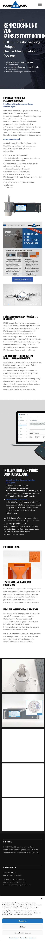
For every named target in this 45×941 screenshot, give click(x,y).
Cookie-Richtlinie (14, 938)
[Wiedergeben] (5, 304)
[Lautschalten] (36, 304)
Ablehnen (22, 927)
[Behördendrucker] (22, 249)
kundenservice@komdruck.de (20, 885)
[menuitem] (39, 4)
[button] (42, 899)
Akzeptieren (22, 921)
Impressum (32, 938)
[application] (22, 295)
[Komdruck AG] (18, 4)
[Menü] (39, 4)
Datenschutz (24, 938)
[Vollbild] (40, 304)
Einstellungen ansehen (23, 933)
